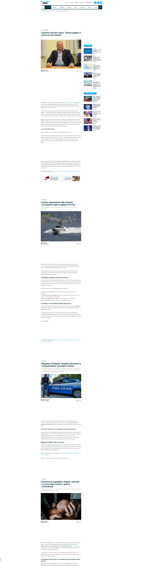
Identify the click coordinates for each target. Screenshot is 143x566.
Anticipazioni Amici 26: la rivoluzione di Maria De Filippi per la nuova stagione (97, 127)
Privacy (0, 560)
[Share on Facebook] (80, 71)
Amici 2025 (69, 7)
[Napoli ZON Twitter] (100, 2)
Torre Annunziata (71, 102)
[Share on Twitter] (77, 71)
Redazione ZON (44, 70)
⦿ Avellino (82, 2)
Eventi (95, 7)
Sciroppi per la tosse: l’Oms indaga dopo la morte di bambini (66, 171)
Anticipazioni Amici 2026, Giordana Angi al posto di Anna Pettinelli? (97, 106)
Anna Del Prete (44, 243)
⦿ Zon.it (67, 2)
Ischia (42, 266)
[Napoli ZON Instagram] (98, 2)
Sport (76, 7)
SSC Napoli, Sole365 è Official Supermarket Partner (97, 50)
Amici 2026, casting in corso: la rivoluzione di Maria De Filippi (97, 113)
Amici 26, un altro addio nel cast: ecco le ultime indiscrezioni (97, 120)
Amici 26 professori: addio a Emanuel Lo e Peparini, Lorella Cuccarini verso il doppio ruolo (97, 98)
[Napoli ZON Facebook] (95, 2)
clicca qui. (68, 458)
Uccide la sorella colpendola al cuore (68, 179)
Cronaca (47, 7)
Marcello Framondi (45, 399)
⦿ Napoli (76, 2)
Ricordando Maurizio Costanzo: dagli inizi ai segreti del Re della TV (97, 75)
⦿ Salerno (72, 2)
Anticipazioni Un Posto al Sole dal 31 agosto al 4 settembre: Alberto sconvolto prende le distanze (97, 85)
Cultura (89, 7)
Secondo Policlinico (75, 546)
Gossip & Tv (82, 7)
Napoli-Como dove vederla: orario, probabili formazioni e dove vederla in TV (97, 59)
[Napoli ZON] (45, 2)
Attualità (54, 7)
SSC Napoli (62, 7)
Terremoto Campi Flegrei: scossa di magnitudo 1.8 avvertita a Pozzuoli (97, 67)
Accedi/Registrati (89, 2)
